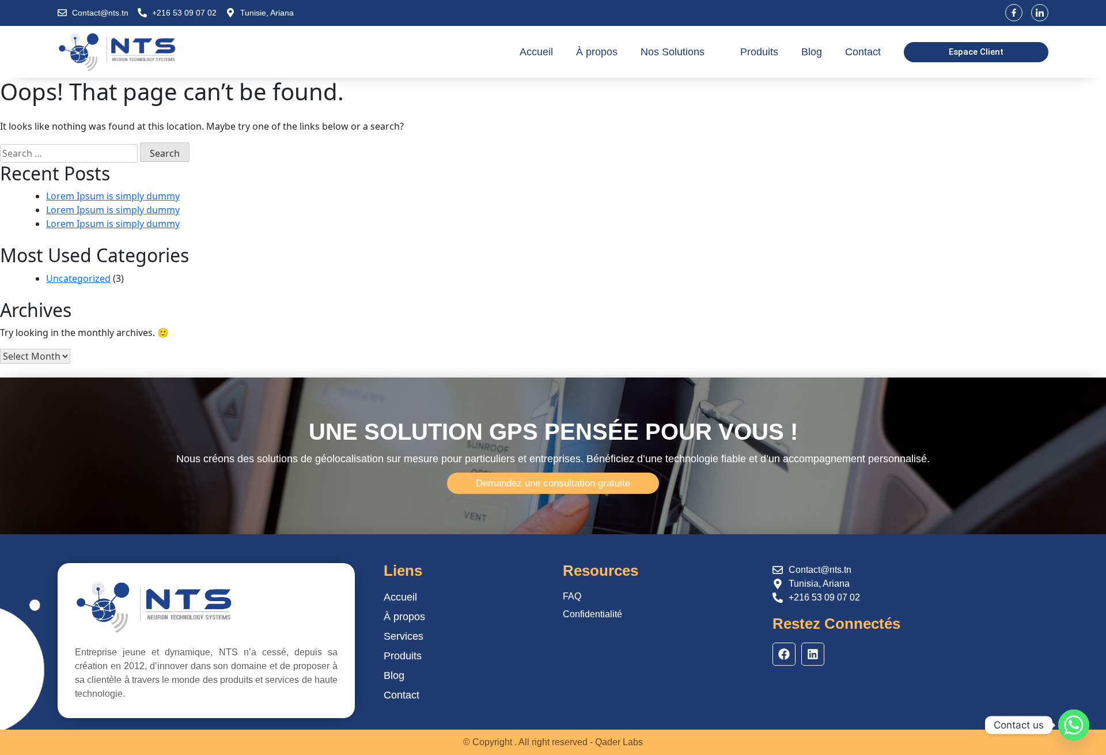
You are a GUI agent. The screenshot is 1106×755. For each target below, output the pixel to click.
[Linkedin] (812, 654)
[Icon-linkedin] (1039, 12)
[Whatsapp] (1073, 725)
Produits (759, 52)
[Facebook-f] (1013, 12)
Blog (811, 52)
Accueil (536, 52)
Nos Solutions (672, 52)
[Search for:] (69, 153)
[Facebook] (784, 654)
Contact (863, 52)
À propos (597, 52)
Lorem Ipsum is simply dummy (113, 196)
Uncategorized (78, 278)
